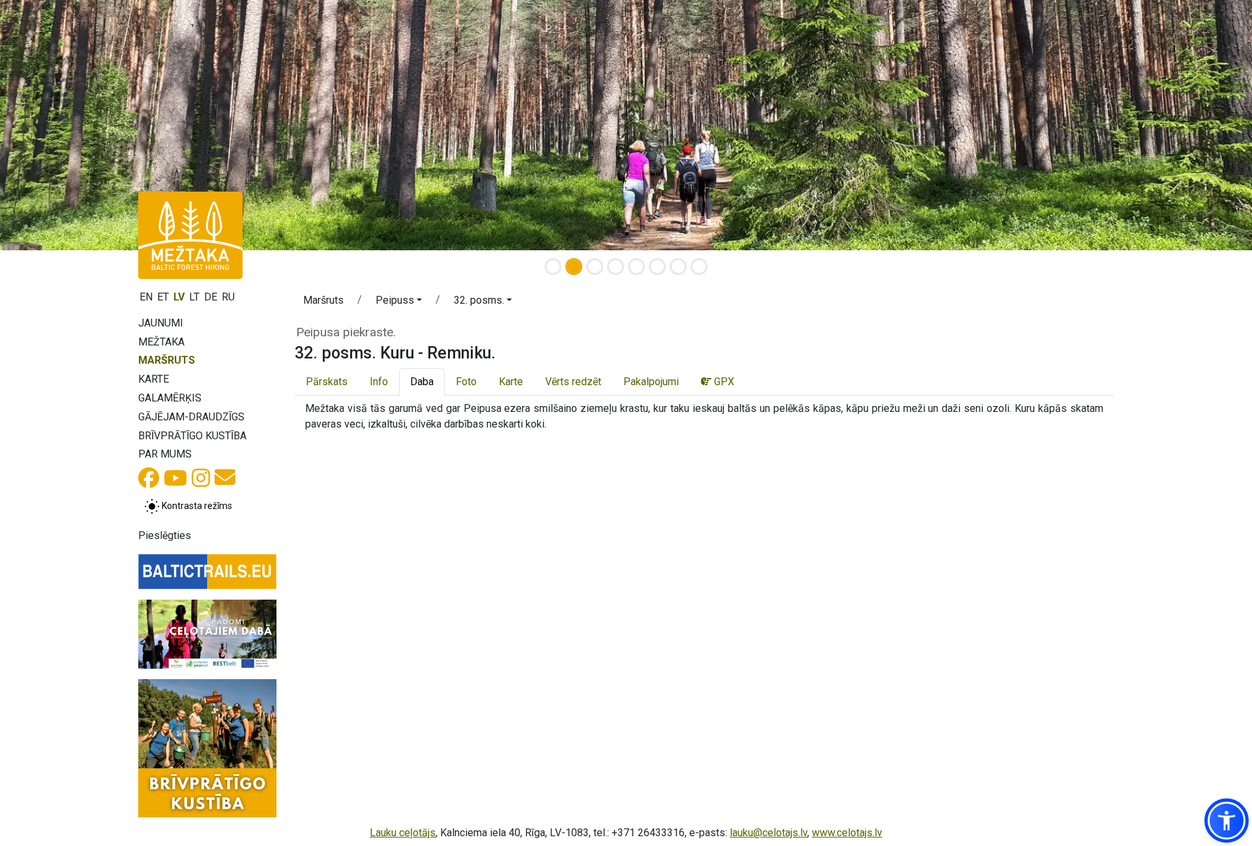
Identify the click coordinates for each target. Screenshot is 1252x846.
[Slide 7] (678, 266)
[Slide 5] (636, 266)
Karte (153, 379)
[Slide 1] (552, 266)
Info (379, 381)
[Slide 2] (573, 266)
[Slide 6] (657, 266)
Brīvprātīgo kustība (192, 436)
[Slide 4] (615, 266)
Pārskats (327, 381)
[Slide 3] (594, 266)
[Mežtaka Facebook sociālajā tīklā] (148, 482)
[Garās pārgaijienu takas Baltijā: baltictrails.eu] (207, 571)
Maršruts (166, 360)
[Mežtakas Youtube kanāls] (175, 482)
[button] (398, 302)
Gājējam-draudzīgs (191, 417)
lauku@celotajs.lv (768, 832)
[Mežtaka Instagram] (201, 482)
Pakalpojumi (651, 381)
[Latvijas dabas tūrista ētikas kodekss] (207, 634)
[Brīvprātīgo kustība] (207, 748)
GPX (722, 381)
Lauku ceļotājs (403, 832)
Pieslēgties (164, 535)
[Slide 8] (699, 266)
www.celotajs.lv (847, 832)
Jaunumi (160, 323)
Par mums (165, 454)
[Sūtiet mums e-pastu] (225, 481)
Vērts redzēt (573, 381)
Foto (466, 381)
